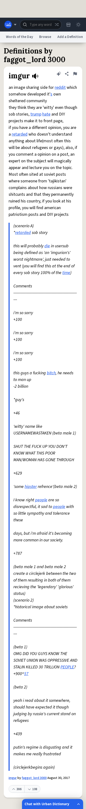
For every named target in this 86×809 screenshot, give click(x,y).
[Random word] (56, 24)
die (47, 246)
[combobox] (41, 24)
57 (26, 674)
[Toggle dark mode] (78, 24)
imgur (13, 778)
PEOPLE (67, 667)
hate (46, 114)
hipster (31, 487)
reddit (60, 87)
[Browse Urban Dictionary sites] (10, 24)
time (66, 273)
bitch (51, 373)
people (41, 500)
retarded (19, 134)
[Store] (68, 24)
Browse (45, 36)
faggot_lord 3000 (34, 778)
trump (35, 114)
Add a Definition (70, 36)
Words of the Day (19, 36)
